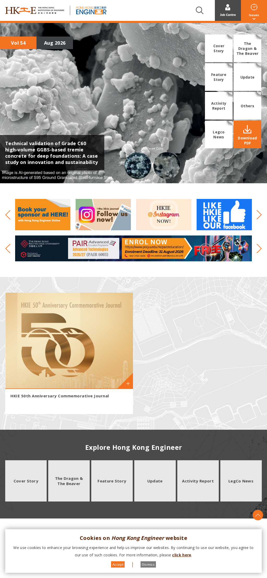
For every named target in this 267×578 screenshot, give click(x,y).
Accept (117, 564)
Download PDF (247, 140)
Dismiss (148, 564)
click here (181, 554)
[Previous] (10, 214)
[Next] (257, 214)
